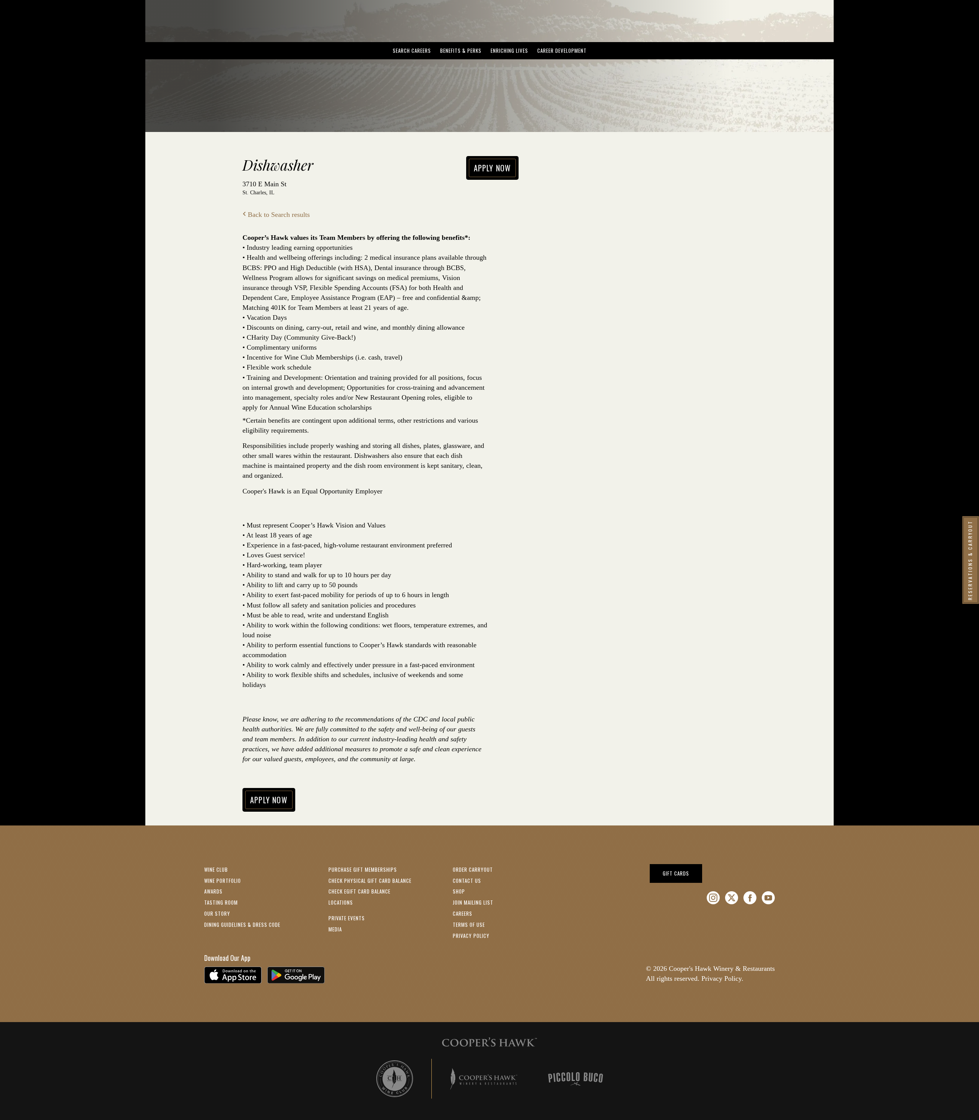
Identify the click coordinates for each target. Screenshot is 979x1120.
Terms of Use (469, 924)
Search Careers (412, 50)
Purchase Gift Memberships (363, 869)
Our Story (217, 913)
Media (335, 929)
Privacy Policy (471, 935)
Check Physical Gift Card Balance (370, 880)
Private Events (347, 918)
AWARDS (213, 891)
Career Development (562, 50)
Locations (341, 902)
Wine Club (216, 869)
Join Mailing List (473, 902)
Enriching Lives (509, 50)
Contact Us (467, 880)
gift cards (682, 873)
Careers (462, 913)
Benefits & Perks (460, 50)
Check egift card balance (359, 891)
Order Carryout (473, 869)
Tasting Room (221, 902)
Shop (459, 891)
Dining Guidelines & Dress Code (242, 924)
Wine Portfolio (222, 880)
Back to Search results (279, 214)
